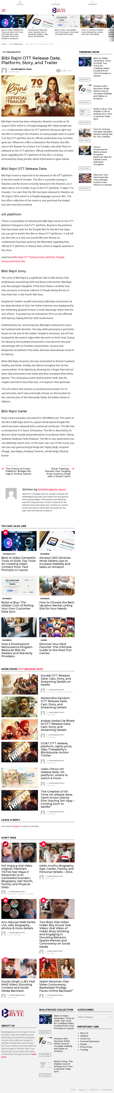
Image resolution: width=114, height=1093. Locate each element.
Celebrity (84, 1036)
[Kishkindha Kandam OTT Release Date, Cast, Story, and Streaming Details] (19, 707)
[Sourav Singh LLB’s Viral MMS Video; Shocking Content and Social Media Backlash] (19, 968)
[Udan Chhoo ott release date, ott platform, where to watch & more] (19, 777)
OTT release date (30, 669)
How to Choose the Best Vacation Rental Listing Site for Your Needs (92, 32)
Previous (1, 28)
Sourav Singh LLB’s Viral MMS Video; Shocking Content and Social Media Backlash (18, 986)
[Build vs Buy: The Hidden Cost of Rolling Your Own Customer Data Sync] (66, 21)
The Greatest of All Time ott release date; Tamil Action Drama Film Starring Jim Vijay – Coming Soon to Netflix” (58, 799)
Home (73, 1090)
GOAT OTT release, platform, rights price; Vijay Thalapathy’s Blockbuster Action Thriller (56, 749)
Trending (92, 4)
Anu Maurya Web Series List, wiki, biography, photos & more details (18, 925)
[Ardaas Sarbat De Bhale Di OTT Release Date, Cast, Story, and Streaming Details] (19, 729)
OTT (59, 175)
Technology (9, 554)
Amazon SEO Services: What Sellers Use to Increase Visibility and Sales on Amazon (38, 33)
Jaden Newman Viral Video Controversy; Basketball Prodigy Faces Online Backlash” (56, 986)
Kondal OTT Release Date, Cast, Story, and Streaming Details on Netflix (56, 680)
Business (44, 554)
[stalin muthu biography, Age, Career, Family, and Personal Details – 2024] (57, 853)
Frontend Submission (89, 1041)
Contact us (85, 1039)
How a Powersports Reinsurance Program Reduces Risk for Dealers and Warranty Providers (17, 650)
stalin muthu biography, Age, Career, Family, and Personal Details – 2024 (56, 868)
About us (84, 1033)
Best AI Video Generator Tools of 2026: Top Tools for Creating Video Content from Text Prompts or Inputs (12, 34)
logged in (17, 826)
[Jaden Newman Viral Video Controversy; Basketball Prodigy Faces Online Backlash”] (57, 968)
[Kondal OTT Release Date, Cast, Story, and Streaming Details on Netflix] (19, 684)
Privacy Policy (86, 1047)
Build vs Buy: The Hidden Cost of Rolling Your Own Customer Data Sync (67, 32)
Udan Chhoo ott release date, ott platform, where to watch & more (54, 773)
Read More (84, 79)
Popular (55, 4)
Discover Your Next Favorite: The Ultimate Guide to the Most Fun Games (55, 648)
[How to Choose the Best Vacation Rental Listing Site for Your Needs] (93, 21)
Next (112, 28)
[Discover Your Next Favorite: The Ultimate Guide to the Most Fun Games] (57, 627)
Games (43, 640)
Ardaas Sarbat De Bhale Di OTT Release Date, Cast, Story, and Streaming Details (58, 725)
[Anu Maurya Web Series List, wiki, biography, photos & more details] (19, 909)
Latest (20, 4)
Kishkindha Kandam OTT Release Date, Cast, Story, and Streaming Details (55, 702)
